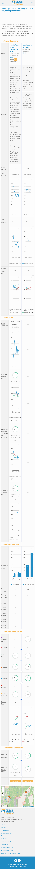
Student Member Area (7, 836)
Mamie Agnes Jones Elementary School (14, 48)
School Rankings (6, 833)
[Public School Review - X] (15, 860)
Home (3, 824)
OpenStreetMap (30, 806)
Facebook (19, 860)
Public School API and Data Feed (10, 853)
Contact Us (4, 845)
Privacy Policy (22, 866)
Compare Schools (6, 842)
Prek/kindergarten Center (28, 46)
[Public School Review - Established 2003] (17, 3)
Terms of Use (13, 866)
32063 (24, 53)
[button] (9, 797)
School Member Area (7, 848)
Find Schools (5, 830)
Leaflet (24, 806)
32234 (11, 57)
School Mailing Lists (7, 851)
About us (4, 827)
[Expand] (3, 794)
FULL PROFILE (15, 781)
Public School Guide (7, 839)
